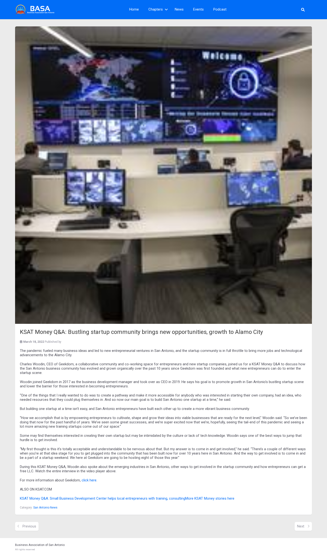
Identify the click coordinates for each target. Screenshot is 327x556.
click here (89, 480)
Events (198, 9)
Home (134, 9)
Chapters (155, 9)
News (179, 9)
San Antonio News (45, 507)
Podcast (219, 9)
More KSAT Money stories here (209, 498)
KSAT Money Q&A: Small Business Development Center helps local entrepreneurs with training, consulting (102, 498)
